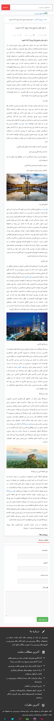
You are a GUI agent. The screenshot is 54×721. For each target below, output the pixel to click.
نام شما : (44, 550)
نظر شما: (45, 587)
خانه (45, 19)
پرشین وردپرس (27, 715)
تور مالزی (28, 277)
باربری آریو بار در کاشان (33, 686)
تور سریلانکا (26, 424)
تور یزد (21, 123)
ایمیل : (45, 562)
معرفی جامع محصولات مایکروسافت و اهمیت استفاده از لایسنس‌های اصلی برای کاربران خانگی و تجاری (24, 694)
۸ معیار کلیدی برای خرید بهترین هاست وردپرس (25, 666)
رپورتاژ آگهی (39, 19)
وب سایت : (44, 575)
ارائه (30, 95)
